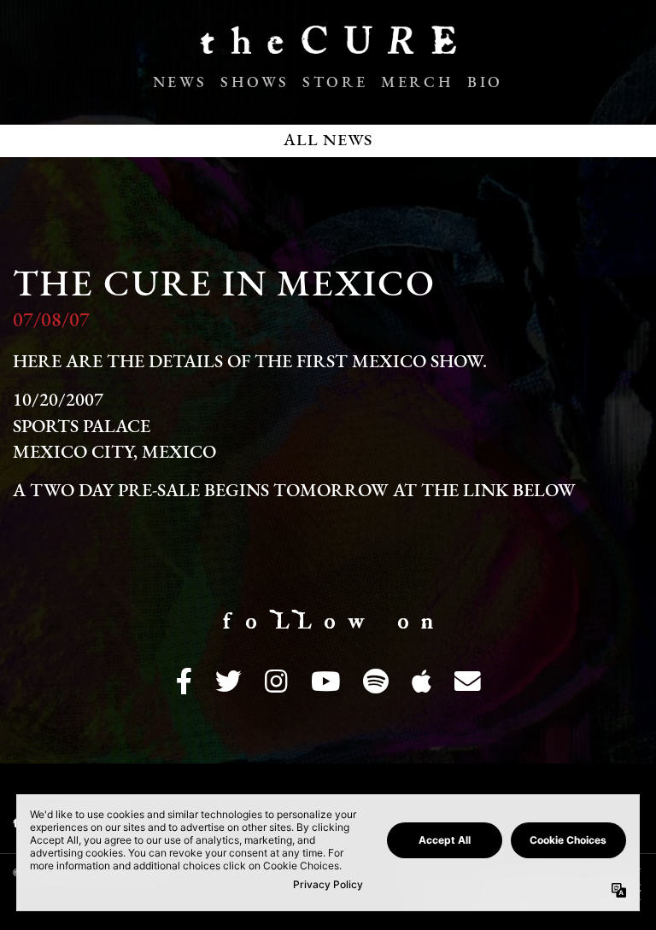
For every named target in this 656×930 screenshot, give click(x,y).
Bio (485, 83)
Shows (254, 83)
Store (334, 83)
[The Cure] (328, 47)
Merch (417, 83)
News (180, 83)
